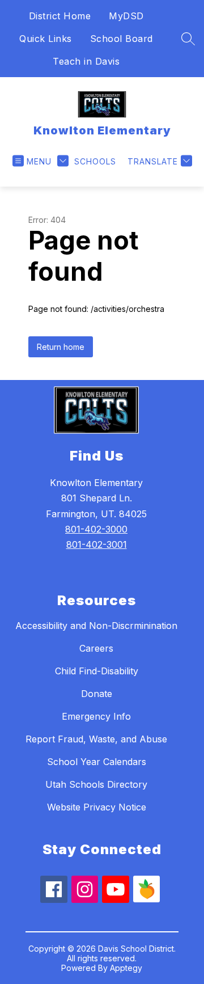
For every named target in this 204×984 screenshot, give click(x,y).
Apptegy (126, 968)
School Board (121, 38)
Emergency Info (96, 716)
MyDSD (126, 16)
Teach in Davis (86, 61)
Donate (96, 693)
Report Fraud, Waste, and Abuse (96, 739)
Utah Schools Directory (96, 784)
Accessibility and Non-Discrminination (96, 625)
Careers (96, 648)
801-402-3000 (96, 529)
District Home (60, 16)
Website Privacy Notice (96, 807)
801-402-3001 (96, 544)
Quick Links (45, 38)
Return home (60, 347)
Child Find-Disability (96, 671)
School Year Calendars (96, 761)
